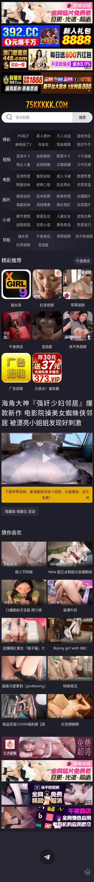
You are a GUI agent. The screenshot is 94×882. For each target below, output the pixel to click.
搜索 (82, 117)
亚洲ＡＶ (23, 156)
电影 (7, 179)
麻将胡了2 (23, 144)
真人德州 (43, 135)
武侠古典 (84, 216)
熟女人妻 (23, 164)
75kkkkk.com (47, 105)
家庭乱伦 (43, 216)
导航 (7, 240)
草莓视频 (64, 236)
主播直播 (64, 164)
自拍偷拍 (43, 156)
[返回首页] (87, 872)
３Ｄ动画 (84, 156)
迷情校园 (23, 224)
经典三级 (43, 184)
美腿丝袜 (23, 204)
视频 (7, 159)
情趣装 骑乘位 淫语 (20, 511)
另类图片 (84, 204)
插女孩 (23, 236)
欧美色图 (64, 196)
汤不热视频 (84, 236)
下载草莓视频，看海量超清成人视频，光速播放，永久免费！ (47, 494)
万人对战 (64, 135)
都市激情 (23, 216)
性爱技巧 (84, 224)
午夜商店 (43, 236)
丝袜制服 (43, 164)
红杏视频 (23, 244)
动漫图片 (84, 196)
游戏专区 (84, 135)
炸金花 (43, 144)
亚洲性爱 (23, 176)
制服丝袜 (23, 184)
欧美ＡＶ (64, 156)
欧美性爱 (84, 176)
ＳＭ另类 (84, 164)
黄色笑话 (64, 224)
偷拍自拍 (43, 176)
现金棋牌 (64, 144)
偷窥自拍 (23, 196)
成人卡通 (64, 176)
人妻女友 (64, 216)
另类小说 (43, 224)
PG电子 (23, 135)
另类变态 (84, 184)
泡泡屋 (43, 244)
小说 (7, 220)
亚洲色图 (43, 196)
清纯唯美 (43, 204)
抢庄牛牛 (84, 144)
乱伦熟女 (64, 184)
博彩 (7, 139)
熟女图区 (64, 204)
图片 (7, 199)
